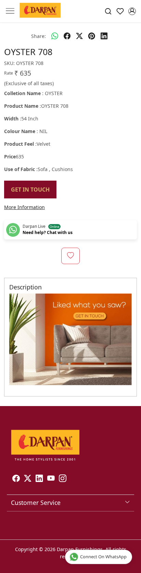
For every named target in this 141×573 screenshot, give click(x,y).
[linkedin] (104, 36)
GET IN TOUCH (30, 189)
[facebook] (67, 36)
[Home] (40, 11)
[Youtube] (51, 479)
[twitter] (79, 36)
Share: (38, 36)
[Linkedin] (39, 479)
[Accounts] (132, 11)
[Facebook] (16, 479)
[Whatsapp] (55, 36)
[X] (28, 479)
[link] (108, 11)
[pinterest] (92, 36)
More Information (24, 207)
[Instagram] (62, 479)
